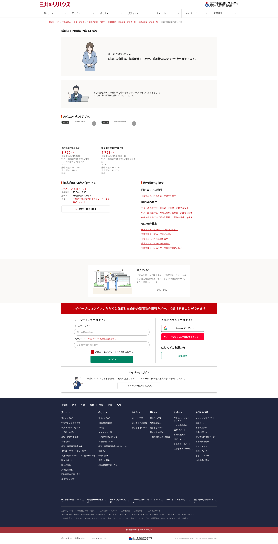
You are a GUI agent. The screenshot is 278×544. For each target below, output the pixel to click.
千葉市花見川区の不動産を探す (155, 243)
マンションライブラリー (206, 418)
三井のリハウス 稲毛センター (75, 189)
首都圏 (64, 404)
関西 (74, 404)
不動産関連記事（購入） (71, 474)
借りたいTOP (137, 418)
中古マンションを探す (70, 423)
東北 (101, 404)
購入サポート (67, 460)
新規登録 (183, 355)
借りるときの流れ (139, 423)
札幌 (92, 404)
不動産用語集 (179, 434)
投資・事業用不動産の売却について (113, 446)
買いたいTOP (67, 418)
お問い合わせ (201, 451)
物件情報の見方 (202, 460)
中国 (110, 404)
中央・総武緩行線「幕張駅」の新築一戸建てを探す (164, 208)
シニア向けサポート (182, 444)
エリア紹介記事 (68, 479)
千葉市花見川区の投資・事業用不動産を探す (161, 248)
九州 (119, 404)
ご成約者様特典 (180, 425)
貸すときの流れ (156, 427)
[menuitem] (54, 13)
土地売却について (106, 441)
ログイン (112, 359)
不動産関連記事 (202, 441)
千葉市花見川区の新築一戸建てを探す (158, 196)
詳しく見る (162, 290)
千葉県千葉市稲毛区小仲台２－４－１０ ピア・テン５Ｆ (91, 200)
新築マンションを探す (70, 427)
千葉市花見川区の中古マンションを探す (159, 229)
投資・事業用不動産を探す (72, 446)
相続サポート (179, 439)
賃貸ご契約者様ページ (205, 437)
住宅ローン (200, 423)
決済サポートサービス (183, 448)
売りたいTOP (104, 418)
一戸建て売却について (107, 437)
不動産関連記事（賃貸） (160, 437)
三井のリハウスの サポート (181, 419)
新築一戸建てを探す (69, 437)
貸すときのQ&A (156, 432)
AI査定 (101, 427)
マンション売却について (108, 432)
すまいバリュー (202, 455)
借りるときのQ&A (139, 427)
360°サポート (180, 430)
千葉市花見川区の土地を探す (154, 239)
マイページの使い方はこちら (139, 385)
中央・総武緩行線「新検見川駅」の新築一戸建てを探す (166, 212)
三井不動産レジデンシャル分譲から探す (78, 455)
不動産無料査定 (105, 423)
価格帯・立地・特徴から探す (73, 451)
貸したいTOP (155, 418)
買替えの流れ (67, 469)
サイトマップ (201, 446)
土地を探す (66, 441)
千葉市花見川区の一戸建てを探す (156, 234)
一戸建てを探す (68, 432)
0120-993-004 (87, 209)
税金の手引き (201, 432)
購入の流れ (66, 465)
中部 (83, 404)
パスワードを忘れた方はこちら (102, 338)
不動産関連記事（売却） (108, 465)
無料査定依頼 (155, 423)
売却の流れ (103, 455)
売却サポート (104, 451)
